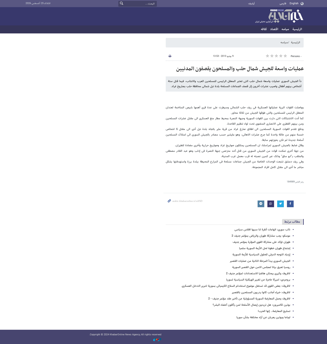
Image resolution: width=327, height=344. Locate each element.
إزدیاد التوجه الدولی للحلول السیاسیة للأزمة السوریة (261, 254)
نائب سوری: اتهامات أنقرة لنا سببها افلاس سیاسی (262, 229)
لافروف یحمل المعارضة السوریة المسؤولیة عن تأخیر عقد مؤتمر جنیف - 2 (249, 299)
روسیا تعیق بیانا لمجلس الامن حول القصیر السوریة (261, 267)
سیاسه (285, 29)
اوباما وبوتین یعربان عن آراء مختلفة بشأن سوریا (263, 317)
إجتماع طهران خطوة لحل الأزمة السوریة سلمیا (264, 248)
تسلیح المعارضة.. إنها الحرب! (274, 311)
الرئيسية (297, 29)
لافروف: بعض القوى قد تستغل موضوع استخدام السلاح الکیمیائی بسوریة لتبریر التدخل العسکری (236, 286)
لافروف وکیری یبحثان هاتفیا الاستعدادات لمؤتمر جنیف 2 (258, 273)
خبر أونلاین (279, 16)
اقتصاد (274, 29)
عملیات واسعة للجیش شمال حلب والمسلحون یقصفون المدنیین (240, 68)
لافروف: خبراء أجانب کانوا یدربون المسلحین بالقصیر (261, 292)
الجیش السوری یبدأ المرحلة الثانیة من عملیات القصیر (260, 261)
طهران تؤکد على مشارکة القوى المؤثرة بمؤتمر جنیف (261, 242)
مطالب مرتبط (292, 221)
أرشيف (251, 4)
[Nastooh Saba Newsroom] (155, 340)
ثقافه (264, 29)
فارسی (283, 4)
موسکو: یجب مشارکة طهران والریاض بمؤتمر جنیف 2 (261, 236)
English (294, 4)
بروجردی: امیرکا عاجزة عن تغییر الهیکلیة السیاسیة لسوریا (258, 280)
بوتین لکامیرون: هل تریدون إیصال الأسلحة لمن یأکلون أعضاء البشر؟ (251, 305)
